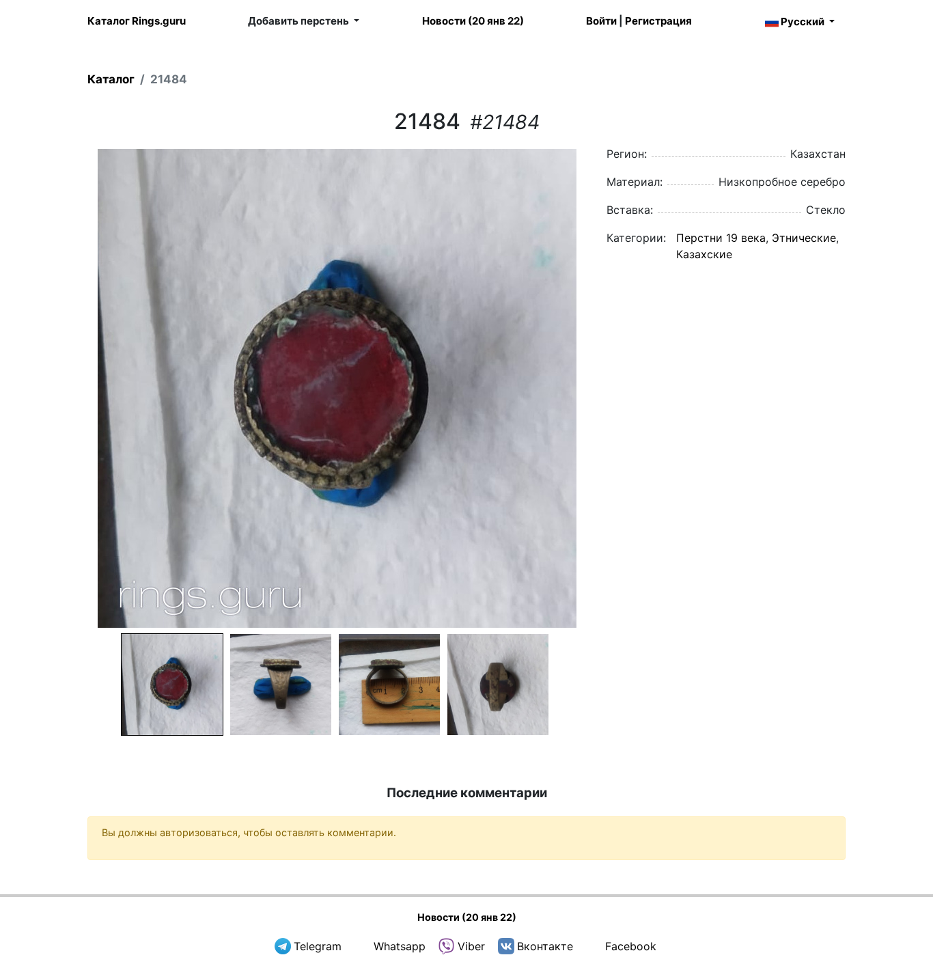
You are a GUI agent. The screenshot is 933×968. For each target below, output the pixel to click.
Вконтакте (545, 946)
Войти (601, 20)
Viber (471, 946)
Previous (69, 388)
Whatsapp (400, 946)
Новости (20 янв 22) (473, 20)
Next (603, 388)
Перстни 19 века (721, 238)
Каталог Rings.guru (136, 20)
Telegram (318, 946)
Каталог (111, 79)
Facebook (630, 946)
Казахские (704, 254)
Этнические (804, 238)
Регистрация (658, 20)
